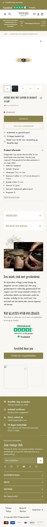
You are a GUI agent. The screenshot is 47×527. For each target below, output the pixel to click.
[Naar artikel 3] (22, 88)
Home (5, 34)
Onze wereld (8, 489)
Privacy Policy (8, 510)
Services (7, 482)
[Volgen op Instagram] (11, 466)
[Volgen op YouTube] (24, 466)
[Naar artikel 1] (7, 88)
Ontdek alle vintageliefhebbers (23, 355)
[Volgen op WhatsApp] (36, 466)
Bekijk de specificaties (12, 197)
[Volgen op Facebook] (5, 466)
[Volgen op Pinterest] (17, 466)
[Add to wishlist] (41, 98)
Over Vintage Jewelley (11, 496)
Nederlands (36, 510)
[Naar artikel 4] (30, 88)
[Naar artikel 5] (38, 88)
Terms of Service (22, 510)
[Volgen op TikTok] (30, 466)
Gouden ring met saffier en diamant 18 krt (24, 34)
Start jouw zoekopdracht (23, 126)
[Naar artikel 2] (15, 88)
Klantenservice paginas (12, 475)
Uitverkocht (23, 118)
